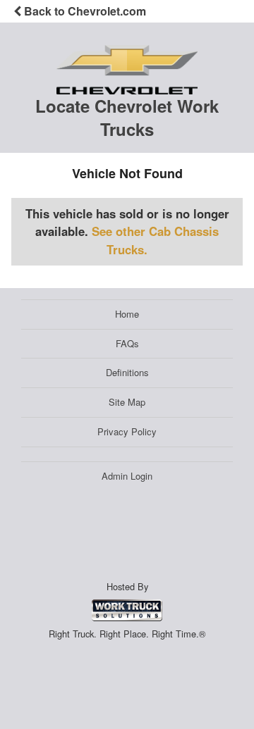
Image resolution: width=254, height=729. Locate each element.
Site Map (127, 402)
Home (127, 313)
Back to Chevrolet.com (83, 11)
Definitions (127, 372)
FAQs (127, 343)
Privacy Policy (127, 431)
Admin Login (127, 475)
